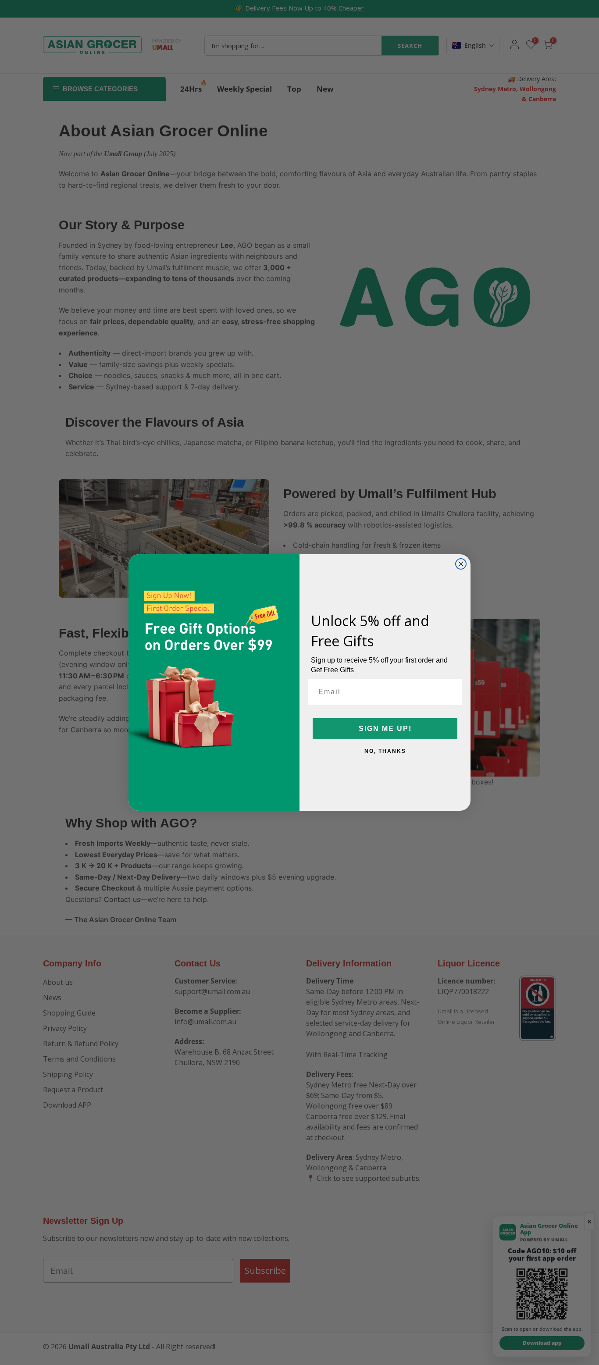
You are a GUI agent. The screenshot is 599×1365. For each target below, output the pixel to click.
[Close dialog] (461, 564)
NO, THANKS (385, 751)
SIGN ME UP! (385, 728)
